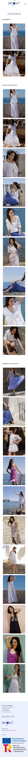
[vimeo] (13, 716)
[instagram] (5, 716)
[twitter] (10, 716)
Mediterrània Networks (12, 730)
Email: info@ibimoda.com (7, 712)
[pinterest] (8, 716)
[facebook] (2, 716)
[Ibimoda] (14, 4)
